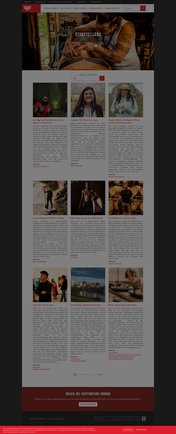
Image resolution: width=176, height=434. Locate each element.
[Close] (173, 430)
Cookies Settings (128, 429)
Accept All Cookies (141, 429)
